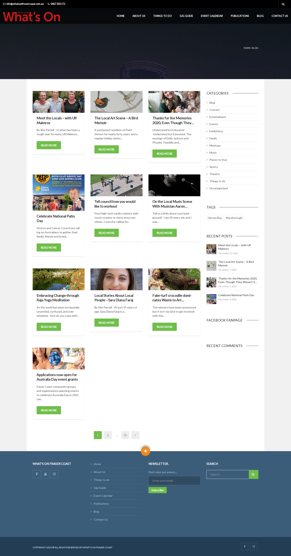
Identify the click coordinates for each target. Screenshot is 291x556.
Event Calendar (212, 15)
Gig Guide (186, 15)
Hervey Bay (215, 217)
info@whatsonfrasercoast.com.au (25, 3)
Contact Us (280, 15)
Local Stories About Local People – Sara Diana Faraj (113, 297)
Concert (214, 109)
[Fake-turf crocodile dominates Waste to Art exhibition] (174, 279)
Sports (213, 166)
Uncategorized (218, 188)
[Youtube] (45, 474)
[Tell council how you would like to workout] (116, 185)
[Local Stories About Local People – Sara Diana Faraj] (116, 279)
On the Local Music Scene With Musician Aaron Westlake (172, 206)
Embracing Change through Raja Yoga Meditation (58, 297)
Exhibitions (216, 131)
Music (213, 152)
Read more (49, 145)
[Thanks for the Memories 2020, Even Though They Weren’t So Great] (174, 102)
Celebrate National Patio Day (236, 295)
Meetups (215, 145)
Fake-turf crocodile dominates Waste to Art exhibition (172, 300)
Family (213, 138)
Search (253, 474)
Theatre (214, 174)
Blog (260, 15)
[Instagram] (54, 474)
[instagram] (253, 546)
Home (121, 15)
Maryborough (234, 217)
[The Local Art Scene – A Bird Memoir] (116, 102)
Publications (240, 15)
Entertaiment (217, 117)
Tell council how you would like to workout (114, 203)
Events (213, 124)
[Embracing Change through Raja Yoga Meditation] (59, 279)
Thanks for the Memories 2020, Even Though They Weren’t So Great (172, 122)
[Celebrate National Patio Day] (59, 192)
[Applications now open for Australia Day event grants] (59, 358)
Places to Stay (218, 159)
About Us (138, 15)
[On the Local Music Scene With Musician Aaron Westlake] (174, 185)
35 (125, 435)
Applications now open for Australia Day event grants (57, 376)
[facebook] (244, 546)
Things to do (162, 15)
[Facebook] (37, 474)
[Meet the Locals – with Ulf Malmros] (59, 102)
